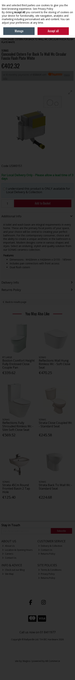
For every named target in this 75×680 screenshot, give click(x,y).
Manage (19, 31)
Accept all (53, 31)
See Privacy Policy (43, 8)
